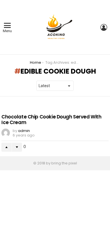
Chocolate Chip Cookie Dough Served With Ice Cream (51, 119)
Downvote (17, 147)
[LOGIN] (103, 27)
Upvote (6, 147)
